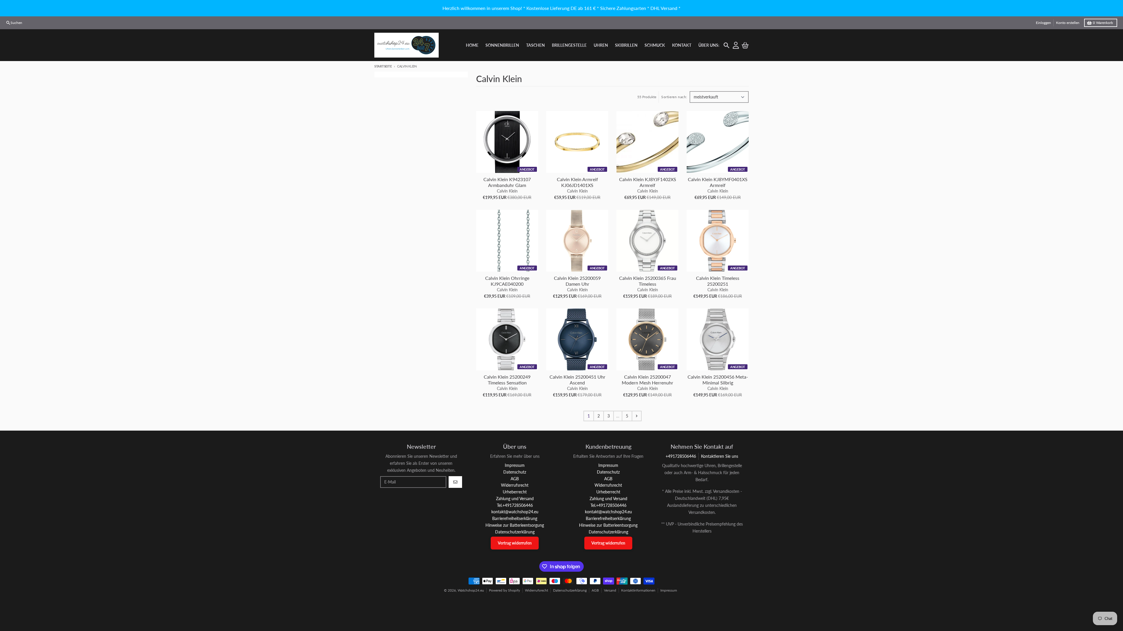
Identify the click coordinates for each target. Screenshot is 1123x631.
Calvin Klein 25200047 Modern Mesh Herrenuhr (647, 379)
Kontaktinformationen (638, 590)
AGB (595, 590)
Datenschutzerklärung (570, 590)
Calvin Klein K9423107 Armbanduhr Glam (507, 182)
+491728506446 (681, 456)
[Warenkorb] (745, 45)
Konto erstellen (1067, 22)
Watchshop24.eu (471, 590)
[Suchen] (726, 45)
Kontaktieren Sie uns (719, 456)
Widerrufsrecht (536, 590)
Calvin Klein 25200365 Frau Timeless (647, 281)
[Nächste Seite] (636, 416)
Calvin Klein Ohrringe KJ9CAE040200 (507, 281)
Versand (610, 590)
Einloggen (1043, 22)
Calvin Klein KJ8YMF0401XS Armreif (717, 182)
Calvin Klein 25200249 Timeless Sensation (507, 379)
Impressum (668, 590)
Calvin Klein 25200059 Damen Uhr (577, 281)
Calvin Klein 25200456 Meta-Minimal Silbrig (718, 379)
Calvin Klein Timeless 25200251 (717, 281)
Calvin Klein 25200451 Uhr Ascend (577, 379)
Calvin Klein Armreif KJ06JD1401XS (577, 182)
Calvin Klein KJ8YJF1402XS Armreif (647, 182)
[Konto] (735, 45)
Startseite (383, 66)
